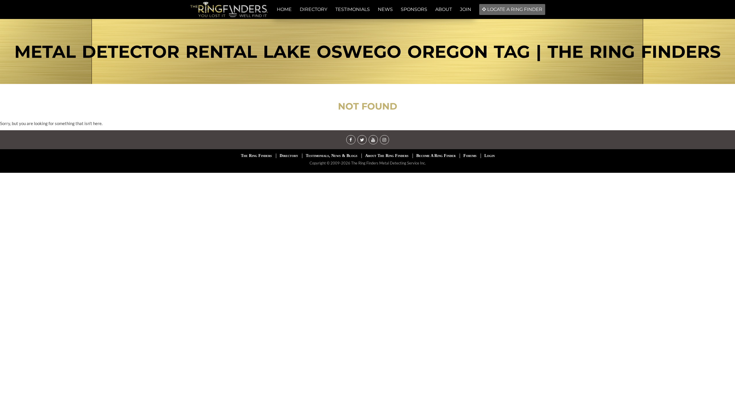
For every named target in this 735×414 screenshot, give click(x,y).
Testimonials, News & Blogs (331, 156)
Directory (289, 156)
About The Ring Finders (387, 156)
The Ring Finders (256, 156)
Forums (470, 156)
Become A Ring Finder (436, 156)
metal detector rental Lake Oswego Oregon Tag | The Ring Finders (367, 51)
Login (489, 156)
